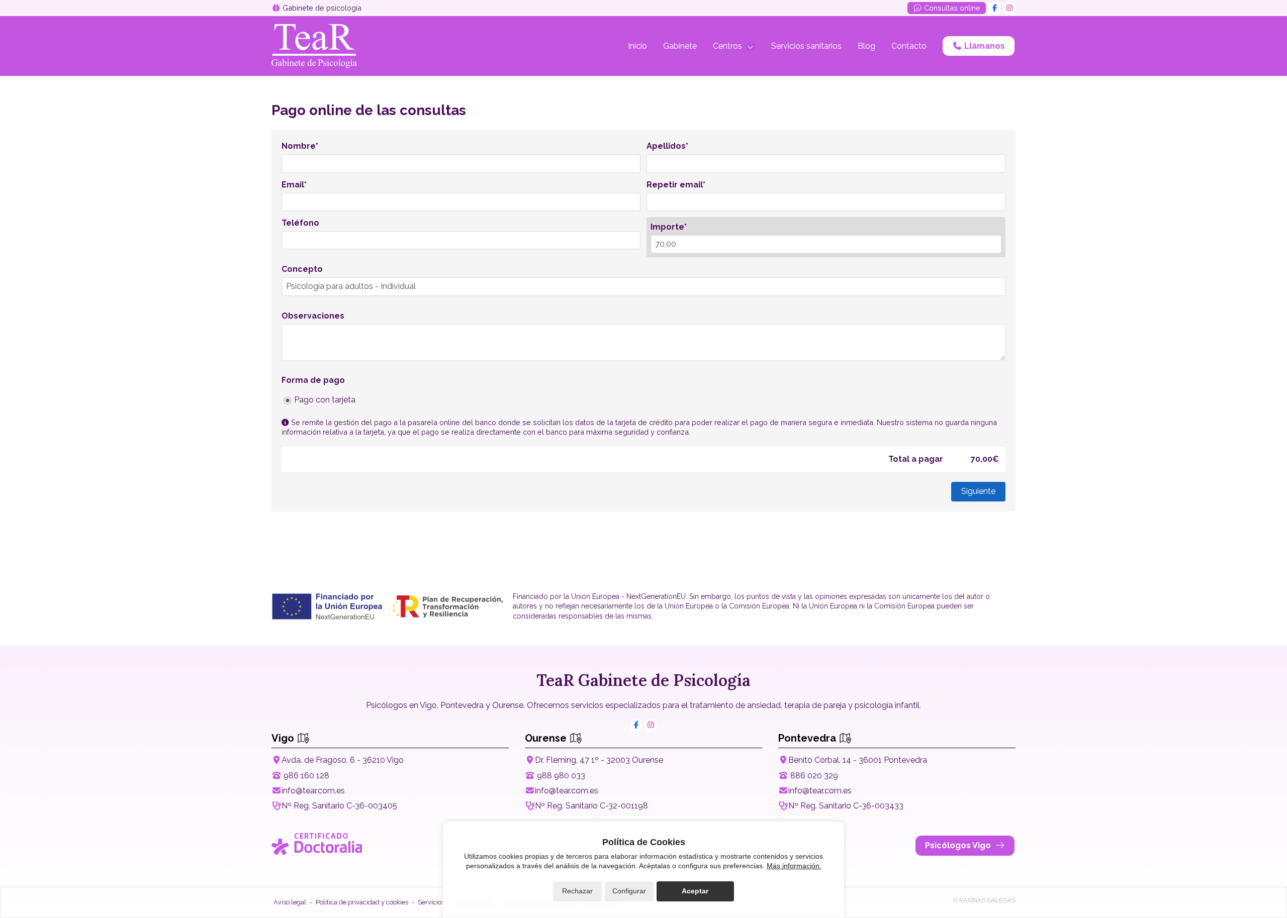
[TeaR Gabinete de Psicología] (314, 46)
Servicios (431, 902)
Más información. (794, 866)
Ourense (547, 738)
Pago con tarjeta (324, 399)
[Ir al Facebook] (994, 8)
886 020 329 (814, 775)
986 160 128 (306, 775)
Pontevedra (808, 738)
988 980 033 (561, 775)
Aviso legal (289, 902)
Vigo (284, 738)
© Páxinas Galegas (984, 900)
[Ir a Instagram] (1009, 8)
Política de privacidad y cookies (362, 902)
